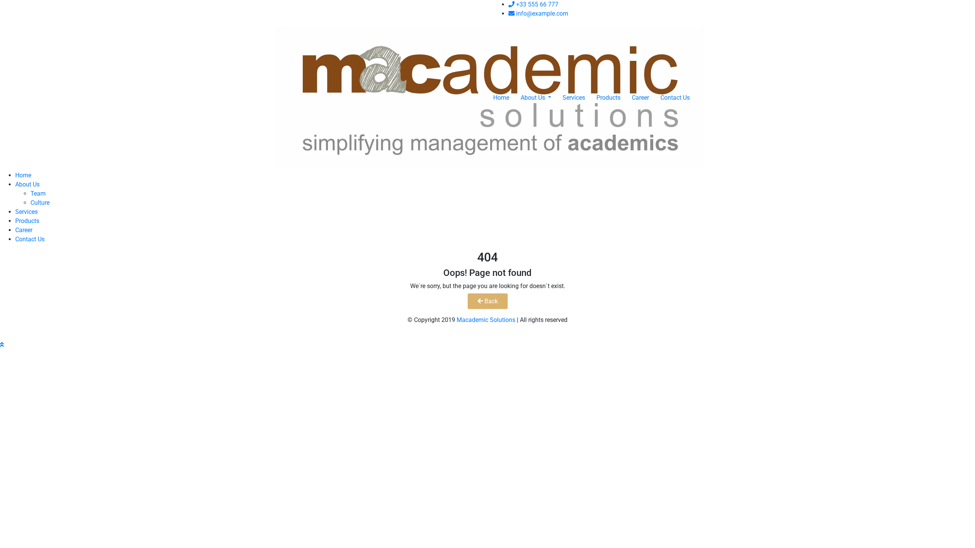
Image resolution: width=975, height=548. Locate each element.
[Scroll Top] (2, 344)
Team (38, 193)
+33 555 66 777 (536, 4)
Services (574, 97)
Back (490, 301)
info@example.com (541, 13)
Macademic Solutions (486, 319)
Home (501, 97)
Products (608, 97)
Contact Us (675, 97)
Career (640, 97)
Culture (40, 202)
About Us (534, 97)
